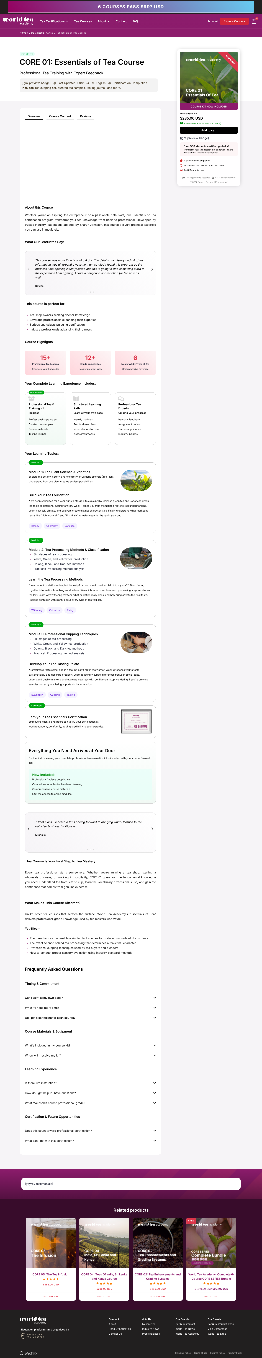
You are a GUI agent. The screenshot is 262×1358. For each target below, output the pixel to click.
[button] (28, 269)
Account (212, 21)
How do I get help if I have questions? (50, 1093)
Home (23, 32)
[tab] (34, 116)
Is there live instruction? (40, 1083)
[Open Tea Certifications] (67, 21)
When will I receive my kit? (43, 1055)
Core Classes (36, 32)
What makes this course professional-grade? (55, 1103)
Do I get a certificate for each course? (50, 1017)
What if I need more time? (42, 1007)
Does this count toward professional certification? (58, 1130)
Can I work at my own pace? (44, 997)
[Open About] (108, 21)
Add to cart (209, 130)
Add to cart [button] (50, 1296)
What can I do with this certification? (49, 1140)
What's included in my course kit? (47, 1045)
